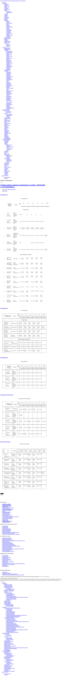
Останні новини (9, 114)
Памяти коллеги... (6, 129)
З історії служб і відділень (9, 33)
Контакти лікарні (7, 177)
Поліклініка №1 (9, 51)
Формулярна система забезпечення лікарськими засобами (13, 574)
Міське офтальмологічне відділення (9, 91)
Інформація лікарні (5, 109)
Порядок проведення (9, 148)
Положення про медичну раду (8, 507)
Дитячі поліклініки (8, 46)
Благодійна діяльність (6, 152)
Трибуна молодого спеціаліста (8, 561)
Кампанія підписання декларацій (6, 136)
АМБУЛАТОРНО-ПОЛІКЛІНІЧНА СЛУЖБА (7, 49)
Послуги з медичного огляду (6, 169)
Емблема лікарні (7, 38)
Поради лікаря (5, 560)
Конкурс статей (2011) (8, 643)
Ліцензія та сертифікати (6, 17)
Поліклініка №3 (4, 357)
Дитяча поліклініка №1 (9, 54)
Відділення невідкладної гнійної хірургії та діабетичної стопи (9, 79)
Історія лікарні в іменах (10, 594)
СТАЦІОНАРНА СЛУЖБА (7, 70)
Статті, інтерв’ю (7, 117)
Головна (4, 2)
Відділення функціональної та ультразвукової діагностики (13, 548)
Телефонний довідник (6, 8)
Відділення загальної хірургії (9, 76)
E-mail (6, 191)
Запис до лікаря (5, 175)
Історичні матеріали (6, 20)
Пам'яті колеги (5, 562)
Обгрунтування (9, 144)
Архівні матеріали (8, 25)
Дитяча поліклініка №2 (9, 56)
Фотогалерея (6, 137)
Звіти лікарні (6, 140)
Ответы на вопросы (8, 157)
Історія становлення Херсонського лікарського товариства (9, 30)
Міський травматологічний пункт (9, 88)
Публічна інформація (6, 139)
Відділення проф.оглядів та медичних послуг (10, 532)
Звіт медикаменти (6, 153)
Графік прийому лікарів (11, 189)
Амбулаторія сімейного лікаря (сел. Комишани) (11, 534)
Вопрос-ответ (6, 154)
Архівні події (8, 112)
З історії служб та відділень (7, 517)
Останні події (8, 111)
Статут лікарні (7, 37)
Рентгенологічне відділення (9, 105)
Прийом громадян (6, 40)
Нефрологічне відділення (9, 98)
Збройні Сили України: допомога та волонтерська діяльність (13, 563)
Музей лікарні (8, 36)
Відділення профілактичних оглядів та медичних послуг (9, 62)
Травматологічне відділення (9, 86)
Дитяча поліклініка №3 (9, 58)
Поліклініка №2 (9, 52)
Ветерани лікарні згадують (9, 27)
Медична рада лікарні (8, 587)
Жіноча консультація (8, 60)
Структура (4, 47)
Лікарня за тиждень (8, 116)
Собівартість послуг (8, 161)
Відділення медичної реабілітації (8, 68)
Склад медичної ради (6, 508)
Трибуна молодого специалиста (6, 127)
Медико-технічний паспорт (6, 15)
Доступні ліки (6, 162)
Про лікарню (4, 3)
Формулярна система (6, 164)
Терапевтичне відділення (9, 97)
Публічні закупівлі (6, 143)
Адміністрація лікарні (8, 585)
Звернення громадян (6, 142)
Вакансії (5, 18)
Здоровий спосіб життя (6, 557)
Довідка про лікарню (6, 5)
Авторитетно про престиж (9, 644)
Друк (3, 191)
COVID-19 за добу (7, 666)
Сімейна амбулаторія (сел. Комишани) (9, 65)
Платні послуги (7, 158)
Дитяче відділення (8, 82)
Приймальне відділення (8, 72)
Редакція (6, 178)
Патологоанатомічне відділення (10, 108)
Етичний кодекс (7, 120)
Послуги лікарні (7, 41)
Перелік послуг (9, 160)
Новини (5, 113)
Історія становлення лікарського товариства (10, 516)
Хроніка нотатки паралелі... (7, 518)
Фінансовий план (7, 167)
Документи (6, 670)
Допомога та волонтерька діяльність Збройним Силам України (7, 132)
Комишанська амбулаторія (6, 394)
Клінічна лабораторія (8, 106)
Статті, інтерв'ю (5, 556)
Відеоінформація (7, 138)
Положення (8, 11)
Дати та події (6, 110)
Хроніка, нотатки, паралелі (9, 35)
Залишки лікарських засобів (6, 173)
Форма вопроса (9, 155)
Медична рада (5, 506)
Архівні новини (9, 115)
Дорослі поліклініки (8, 44)
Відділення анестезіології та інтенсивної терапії (9, 94)
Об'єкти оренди (7, 669)
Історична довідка (8, 22)
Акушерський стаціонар (8, 74)
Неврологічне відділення (9, 84)
